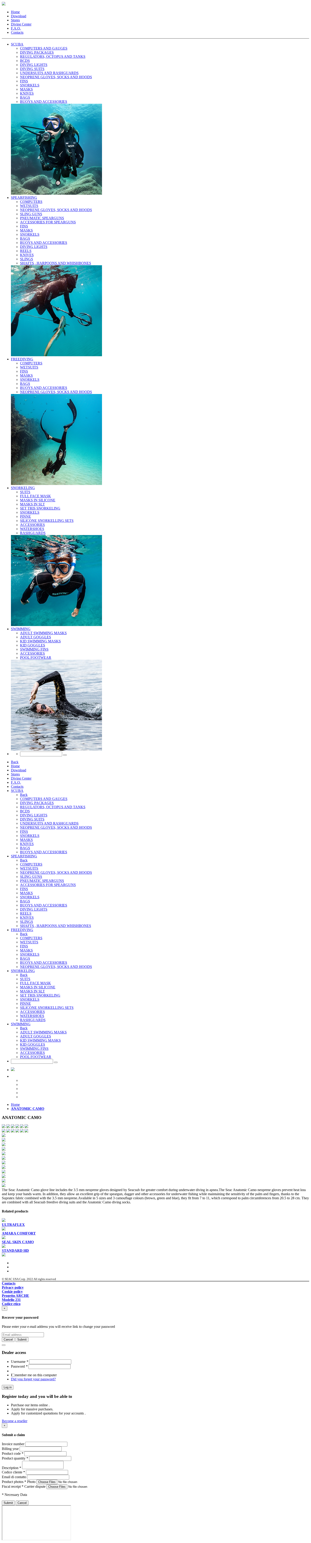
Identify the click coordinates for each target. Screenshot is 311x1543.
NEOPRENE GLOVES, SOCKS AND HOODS (56, 827)
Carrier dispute (35, 1486)
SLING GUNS (31, 877)
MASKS (26, 840)
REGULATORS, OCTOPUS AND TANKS (52, 807)
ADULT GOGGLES (35, 1036)
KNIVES (27, 844)
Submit (8, 1503)
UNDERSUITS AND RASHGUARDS (49, 823)
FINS (24, 831)
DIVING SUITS (32, 819)
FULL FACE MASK (35, 983)
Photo (31, 1482)
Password (19, 1366)
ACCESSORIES (32, 1012)
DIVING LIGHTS (33, 815)
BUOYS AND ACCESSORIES (43, 852)
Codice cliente (13, 1472)
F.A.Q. (16, 28)
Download (18, 16)
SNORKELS (29, 836)
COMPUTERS (31, 864)
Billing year (10, 1449)
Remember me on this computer (34, 1375)
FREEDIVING (22, 359)
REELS (25, 913)
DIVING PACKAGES (37, 803)
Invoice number (13, 1444)
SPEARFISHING (24, 198)
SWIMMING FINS (34, 1049)
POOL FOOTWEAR (35, 1057)
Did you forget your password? (33, 1379)
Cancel (22, 1503)
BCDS (25, 811)
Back (14, 762)
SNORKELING (23, 488)
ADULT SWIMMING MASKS (43, 1032)
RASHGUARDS (33, 1020)
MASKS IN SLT (32, 991)
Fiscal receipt (12, 1486)
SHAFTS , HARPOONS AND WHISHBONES (55, 926)
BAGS (25, 848)
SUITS (25, 979)
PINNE (25, 1003)
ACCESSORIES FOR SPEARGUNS (48, 885)
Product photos (14, 1482)
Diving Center (21, 24)
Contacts (17, 32)
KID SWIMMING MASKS (40, 1040)
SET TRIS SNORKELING (40, 995)
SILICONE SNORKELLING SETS (47, 1008)
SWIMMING (21, 629)
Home (15, 12)
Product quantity (15, 1458)
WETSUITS (29, 868)
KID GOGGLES (32, 1044)
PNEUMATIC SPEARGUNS (42, 881)
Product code (12, 1453)
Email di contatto (14, 1477)
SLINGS (26, 922)
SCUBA (17, 44)
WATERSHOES (32, 1016)
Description (11, 1468)
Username (19, 1362)
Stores (15, 20)
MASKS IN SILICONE (37, 987)
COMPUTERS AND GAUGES (43, 799)
